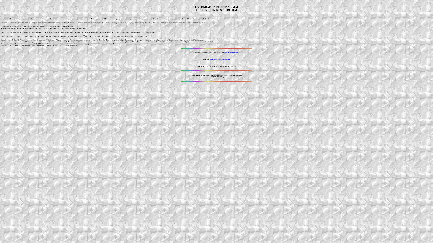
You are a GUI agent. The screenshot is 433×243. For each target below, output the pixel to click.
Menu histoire (225, 59)
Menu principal (215, 59)
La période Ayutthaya (231, 52)
